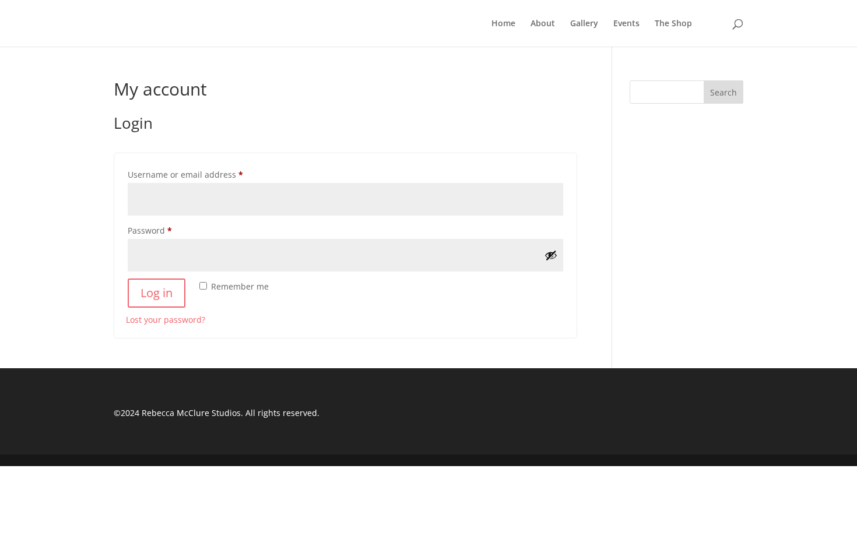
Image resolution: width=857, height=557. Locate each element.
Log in (157, 293)
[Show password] (551, 255)
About (543, 24)
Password (168, 230)
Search (723, 92)
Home (503, 24)
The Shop (673, 24)
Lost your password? (165, 319)
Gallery (584, 24)
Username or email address (203, 174)
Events (626, 24)
